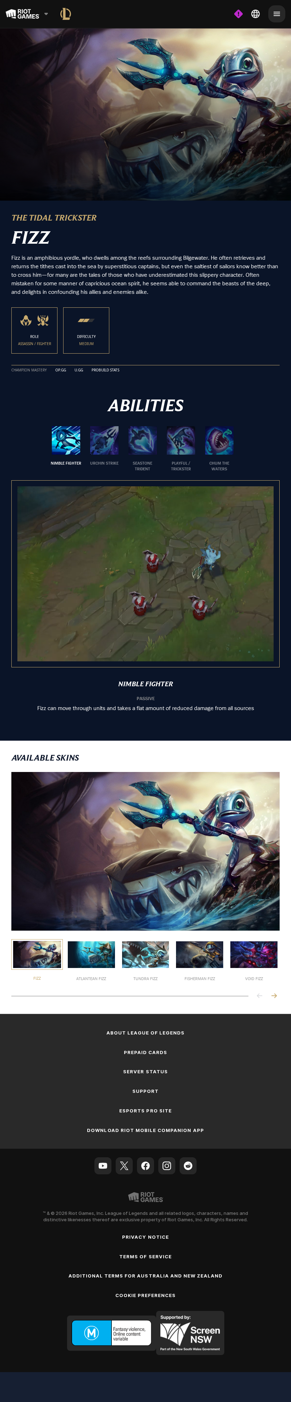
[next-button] (274, 996)
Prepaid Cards (146, 1051)
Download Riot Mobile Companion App (145, 1130)
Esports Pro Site (145, 1110)
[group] (143, 448)
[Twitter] (124, 1165)
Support (145, 1091)
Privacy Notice (145, 1236)
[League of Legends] (66, 14)
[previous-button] (259, 996)
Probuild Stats (105, 369)
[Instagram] (167, 1165)
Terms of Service (145, 1256)
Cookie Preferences (145, 1295)
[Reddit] (188, 1165)
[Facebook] (145, 1165)
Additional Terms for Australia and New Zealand (145, 1275)
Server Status (145, 1071)
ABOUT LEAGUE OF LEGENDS (145, 1032)
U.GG (79, 369)
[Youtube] (103, 1165)
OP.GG (60, 369)
